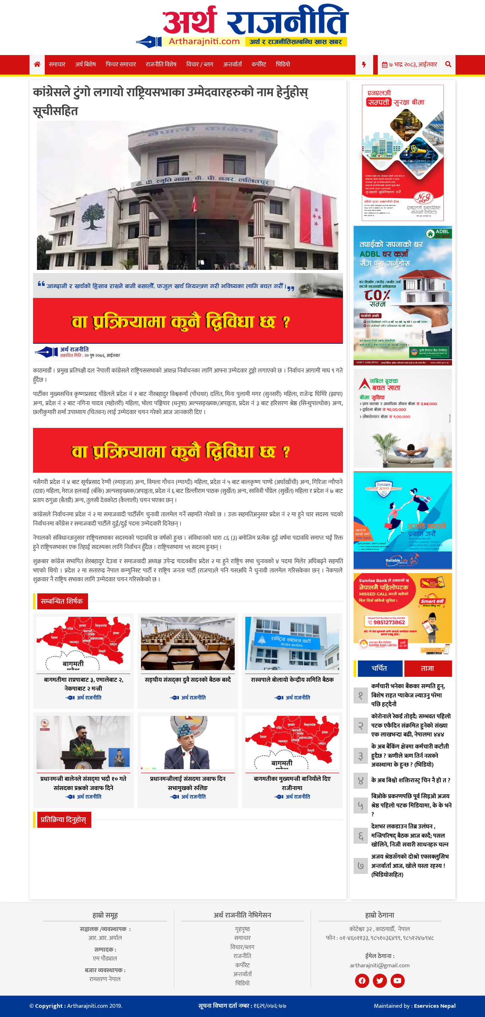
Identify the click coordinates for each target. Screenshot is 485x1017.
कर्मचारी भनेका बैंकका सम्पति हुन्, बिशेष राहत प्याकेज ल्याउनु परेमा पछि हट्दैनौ (408, 695)
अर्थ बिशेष (85, 65)
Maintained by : (415, 1006)
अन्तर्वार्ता (232, 65)
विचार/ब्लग (242, 947)
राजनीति (242, 956)
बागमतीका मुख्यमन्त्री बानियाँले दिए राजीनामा (292, 783)
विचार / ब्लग (199, 65)
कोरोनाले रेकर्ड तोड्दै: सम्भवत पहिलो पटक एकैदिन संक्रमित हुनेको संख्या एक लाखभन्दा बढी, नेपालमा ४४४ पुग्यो (411, 730)
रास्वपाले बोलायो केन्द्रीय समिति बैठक (292, 680)
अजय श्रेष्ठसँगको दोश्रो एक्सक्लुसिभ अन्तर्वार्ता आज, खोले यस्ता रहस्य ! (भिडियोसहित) (410, 866)
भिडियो (283, 65)
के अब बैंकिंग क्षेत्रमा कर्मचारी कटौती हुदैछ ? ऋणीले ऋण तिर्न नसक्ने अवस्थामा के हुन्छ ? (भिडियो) (410, 756)
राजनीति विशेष (161, 65)
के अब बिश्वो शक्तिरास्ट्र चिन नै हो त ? (411, 780)
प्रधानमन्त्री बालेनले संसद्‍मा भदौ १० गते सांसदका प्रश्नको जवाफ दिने (83, 783)
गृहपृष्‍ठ (242, 929)
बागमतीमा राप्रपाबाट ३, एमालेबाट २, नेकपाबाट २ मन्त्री (83, 684)
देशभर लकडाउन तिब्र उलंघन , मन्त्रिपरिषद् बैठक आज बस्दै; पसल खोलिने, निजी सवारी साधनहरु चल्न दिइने (409, 840)
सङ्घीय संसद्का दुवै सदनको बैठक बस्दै (188, 680)
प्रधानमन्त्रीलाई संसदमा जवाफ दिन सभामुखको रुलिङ (187, 783)
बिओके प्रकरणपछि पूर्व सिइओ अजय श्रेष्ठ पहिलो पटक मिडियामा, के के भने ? (411, 806)
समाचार (57, 65)
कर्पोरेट (259, 65)
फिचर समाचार (121, 65)
